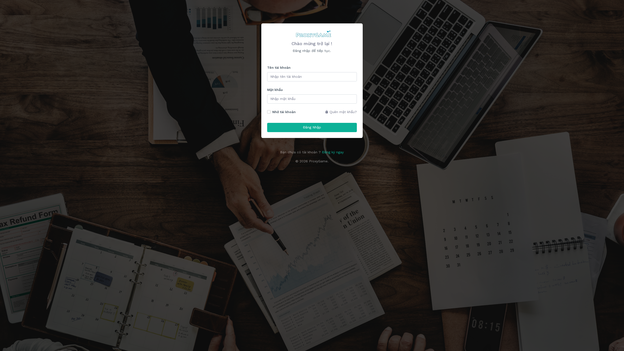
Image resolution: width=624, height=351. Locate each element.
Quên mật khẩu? (342, 112)
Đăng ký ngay (333, 152)
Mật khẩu (275, 90)
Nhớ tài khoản (284, 112)
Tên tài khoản (279, 67)
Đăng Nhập (312, 127)
